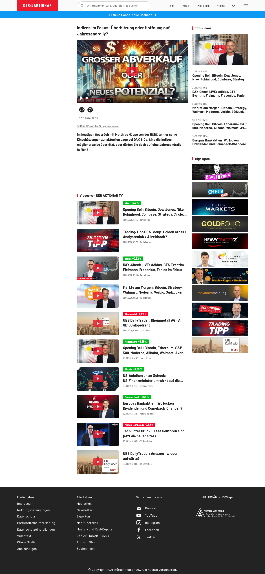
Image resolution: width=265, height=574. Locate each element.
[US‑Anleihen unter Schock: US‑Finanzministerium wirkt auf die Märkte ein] (132, 379)
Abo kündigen (27, 549)
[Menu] (245, 5)
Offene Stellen (27, 542)
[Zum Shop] (171, 5)
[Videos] (221, 5)
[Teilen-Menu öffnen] (82, 109)
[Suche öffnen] (82, 5)
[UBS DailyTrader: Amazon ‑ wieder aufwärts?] (132, 462)
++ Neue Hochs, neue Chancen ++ (132, 15)
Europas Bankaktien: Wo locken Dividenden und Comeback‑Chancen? (219, 142)
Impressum (25, 503)
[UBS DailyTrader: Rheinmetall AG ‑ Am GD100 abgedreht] (132, 323)
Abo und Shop (86, 542)
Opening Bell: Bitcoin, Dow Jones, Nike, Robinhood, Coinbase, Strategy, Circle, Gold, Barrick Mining (219, 77)
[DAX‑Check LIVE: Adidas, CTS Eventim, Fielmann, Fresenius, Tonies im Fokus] (132, 268)
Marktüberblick (87, 523)
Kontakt (150, 508)
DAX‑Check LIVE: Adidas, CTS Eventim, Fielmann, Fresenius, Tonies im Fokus (219, 93)
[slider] (112, 98)
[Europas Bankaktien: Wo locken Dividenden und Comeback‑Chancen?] (132, 406)
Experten (83, 516)
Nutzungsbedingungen (33, 510)
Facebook (152, 530)
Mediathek (84, 503)
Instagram (152, 523)
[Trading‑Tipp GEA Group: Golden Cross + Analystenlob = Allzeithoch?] (132, 240)
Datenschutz (26, 516)
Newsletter (84, 510)
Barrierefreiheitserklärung (36, 523)
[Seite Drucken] (90, 109)
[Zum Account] (186, 5)
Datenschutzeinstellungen (36, 529)
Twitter (150, 537)
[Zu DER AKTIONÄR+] (204, 5)
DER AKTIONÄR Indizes (93, 535)
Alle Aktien (84, 497)
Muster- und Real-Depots (94, 529)
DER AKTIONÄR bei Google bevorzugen (98, 126)
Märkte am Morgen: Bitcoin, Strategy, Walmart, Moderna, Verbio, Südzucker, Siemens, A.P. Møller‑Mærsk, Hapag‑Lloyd (220, 109)
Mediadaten (25, 497)
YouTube (151, 515)
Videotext (24, 536)
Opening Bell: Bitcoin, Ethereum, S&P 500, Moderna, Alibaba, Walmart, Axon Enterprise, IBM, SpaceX (220, 126)
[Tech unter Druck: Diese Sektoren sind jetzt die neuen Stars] (132, 434)
